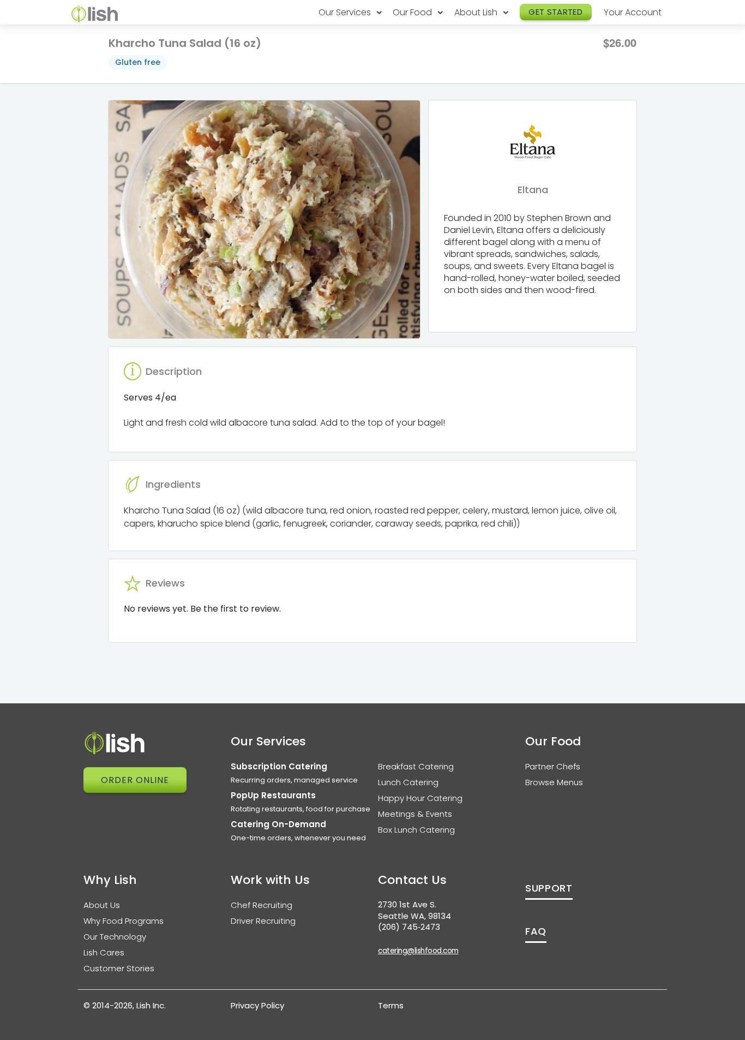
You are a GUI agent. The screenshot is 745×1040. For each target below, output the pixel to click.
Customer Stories (118, 968)
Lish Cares (103, 952)
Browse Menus (554, 782)
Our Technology (114, 936)
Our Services (346, 12)
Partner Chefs (552, 766)
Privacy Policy (257, 1005)
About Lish (477, 12)
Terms (391, 1005)
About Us (101, 905)
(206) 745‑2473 (409, 927)
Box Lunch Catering (416, 829)
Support (549, 888)
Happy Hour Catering (420, 798)
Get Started (555, 11)
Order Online (135, 780)
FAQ (535, 931)
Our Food (413, 12)
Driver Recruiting (263, 921)
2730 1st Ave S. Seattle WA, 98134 (414, 910)
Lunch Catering (408, 782)
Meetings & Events (415, 814)
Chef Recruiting (261, 905)
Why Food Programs (123, 921)
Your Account (633, 12)
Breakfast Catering (416, 766)
